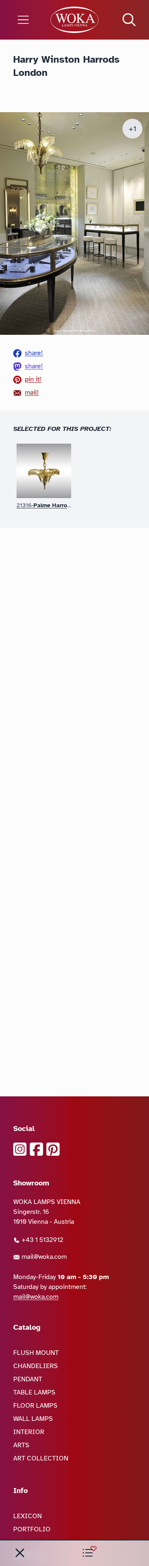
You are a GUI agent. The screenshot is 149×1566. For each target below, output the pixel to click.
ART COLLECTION (40, 1458)
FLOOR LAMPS (35, 1405)
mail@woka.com (43, 1257)
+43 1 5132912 (41, 1240)
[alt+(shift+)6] (19, 1552)
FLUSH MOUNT (36, 1353)
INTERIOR (28, 1432)
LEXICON (27, 1516)
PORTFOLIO (31, 1529)
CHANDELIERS (35, 1366)
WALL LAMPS (33, 1419)
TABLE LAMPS (34, 1392)
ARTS (21, 1445)
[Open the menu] (25, 20)
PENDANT (27, 1379)
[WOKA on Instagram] (19, 1149)
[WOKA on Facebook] (36, 1149)
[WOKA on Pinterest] (53, 1149)
